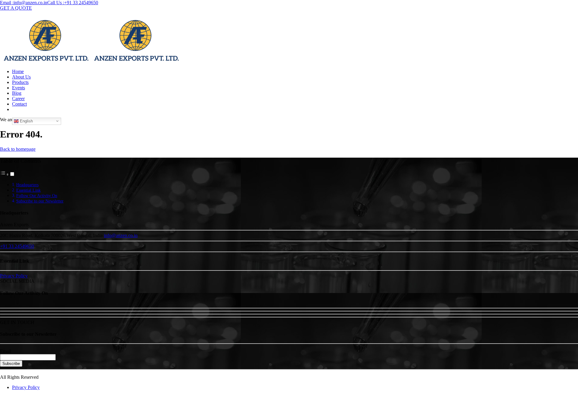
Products (20, 82)
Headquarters (27, 184)
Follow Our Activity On (36, 195)
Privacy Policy (26, 387)
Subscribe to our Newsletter (40, 201)
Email (5, 351)
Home (18, 71)
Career (18, 98)
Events (18, 87)
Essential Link (28, 190)
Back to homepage (18, 149)
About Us (21, 76)
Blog (16, 93)
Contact (19, 103)
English (26, 121)
